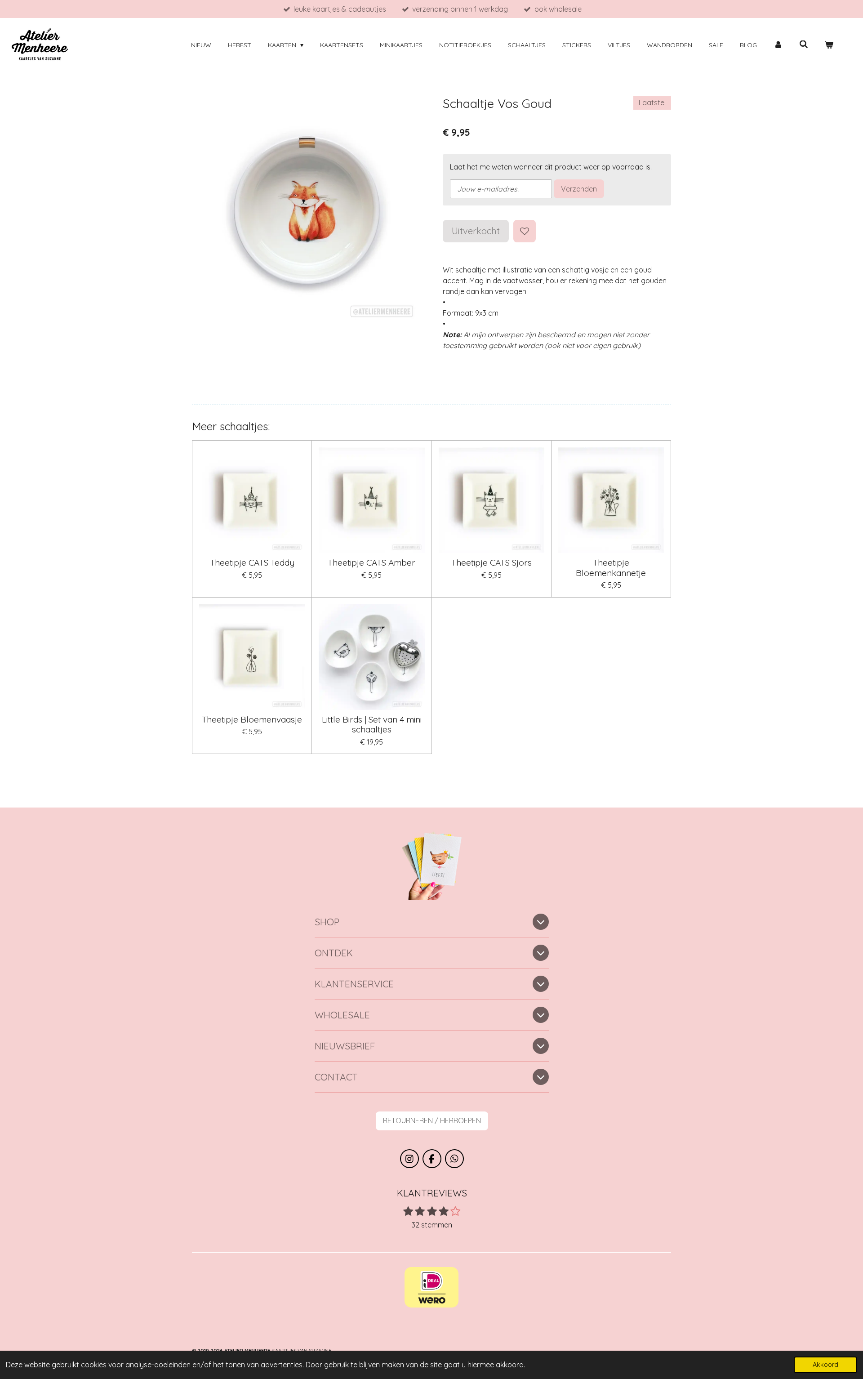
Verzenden (579, 188)
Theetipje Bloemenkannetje (611, 568)
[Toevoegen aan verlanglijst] (524, 231)
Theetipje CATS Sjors (491, 562)
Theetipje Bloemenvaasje (252, 719)
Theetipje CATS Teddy (252, 562)
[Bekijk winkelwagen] (828, 45)
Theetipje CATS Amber (371, 562)
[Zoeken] (803, 44)
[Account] (778, 45)
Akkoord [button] (825, 1365)
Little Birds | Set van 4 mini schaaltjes (372, 724)
